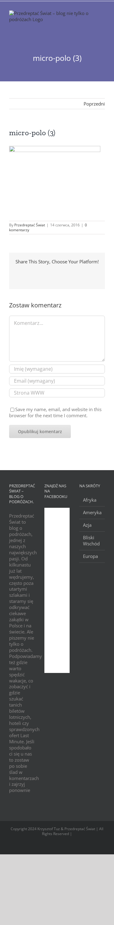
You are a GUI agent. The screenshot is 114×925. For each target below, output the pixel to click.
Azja (87, 525)
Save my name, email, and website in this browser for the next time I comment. (55, 412)
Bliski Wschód (91, 541)
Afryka (89, 500)
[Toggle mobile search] (91, 26)
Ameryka (92, 512)
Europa (90, 556)
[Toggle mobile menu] (102, 26)
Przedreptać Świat (29, 225)
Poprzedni (94, 104)
